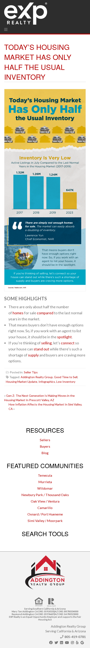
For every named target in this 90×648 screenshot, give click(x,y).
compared (45, 313)
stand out (41, 349)
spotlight (64, 337)
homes (18, 313)
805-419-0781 (75, 637)
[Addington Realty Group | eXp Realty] (25, 12)
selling (46, 343)
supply (33, 355)
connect (68, 343)
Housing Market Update (21, 381)
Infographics (47, 381)
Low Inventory (65, 381)
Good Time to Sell (65, 377)
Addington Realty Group (37, 377)
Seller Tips (31, 372)
